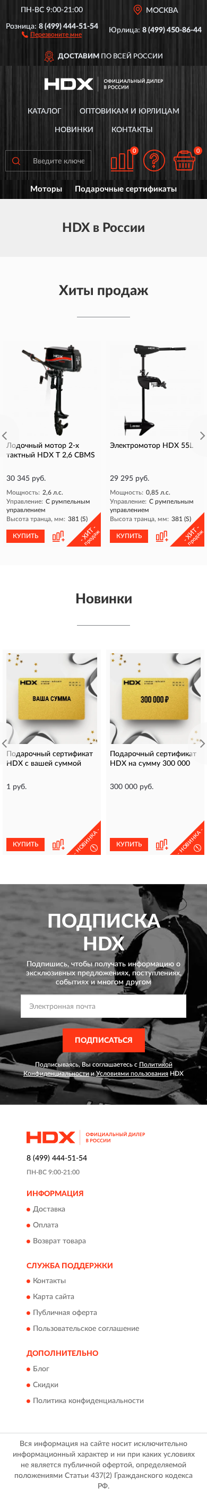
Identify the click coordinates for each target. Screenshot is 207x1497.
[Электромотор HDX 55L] (155, 390)
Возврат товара (59, 1241)
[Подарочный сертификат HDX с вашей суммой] (51, 698)
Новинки (74, 130)
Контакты (132, 130)
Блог (41, 1369)
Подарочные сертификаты (126, 189)
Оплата (45, 1225)
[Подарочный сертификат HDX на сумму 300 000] (155, 698)
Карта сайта (53, 1297)
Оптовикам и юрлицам (129, 111)
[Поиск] (16, 160)
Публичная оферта (65, 1313)
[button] (52, 34)
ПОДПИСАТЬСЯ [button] (104, 1040)
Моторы (46, 189)
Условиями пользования (132, 1073)
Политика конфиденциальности (88, 1401)
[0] (184, 160)
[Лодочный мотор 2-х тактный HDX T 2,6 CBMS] (51, 390)
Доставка (49, 1209)
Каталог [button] (45, 111)
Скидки (45, 1385)
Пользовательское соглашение (86, 1329)
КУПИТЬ (25, 536)
